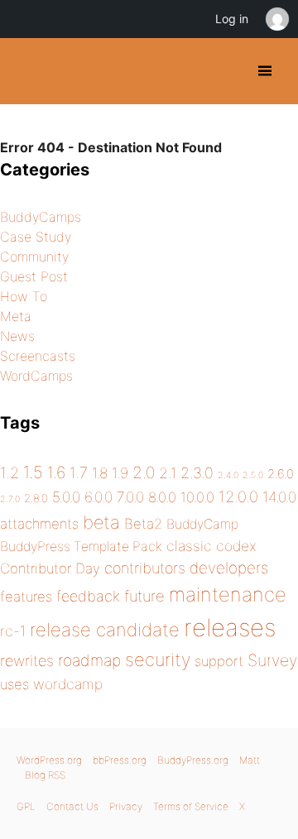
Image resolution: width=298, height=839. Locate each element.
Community (34, 256)
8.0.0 (162, 497)
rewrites (27, 660)
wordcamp (68, 684)
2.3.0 (197, 473)
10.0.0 (197, 497)
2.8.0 (36, 498)
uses (14, 684)
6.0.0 (98, 497)
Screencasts (37, 356)
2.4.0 (228, 475)
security (157, 659)
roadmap (89, 660)
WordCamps (36, 375)
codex (236, 545)
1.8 (100, 473)
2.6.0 (280, 474)
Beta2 (143, 523)
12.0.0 (238, 496)
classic (189, 545)
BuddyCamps (40, 217)
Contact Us (72, 806)
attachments (39, 523)
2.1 (167, 473)
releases (230, 627)
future (144, 596)
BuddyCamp (202, 524)
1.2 (9, 472)
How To (23, 296)
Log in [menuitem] (231, 19)
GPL (26, 806)
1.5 (33, 472)
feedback (88, 596)
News (17, 336)
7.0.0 (130, 497)
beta (101, 522)
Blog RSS (45, 775)
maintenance (227, 594)
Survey (272, 660)
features (26, 596)
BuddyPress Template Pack (81, 546)
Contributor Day (50, 568)
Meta (15, 316)
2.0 (143, 472)
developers (229, 568)
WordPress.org (49, 760)
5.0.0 (66, 497)
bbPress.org (120, 760)
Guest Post (34, 276)
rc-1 (13, 631)
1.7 (79, 472)
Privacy (125, 806)
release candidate (105, 629)
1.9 (120, 473)
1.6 (56, 472)
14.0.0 (279, 497)
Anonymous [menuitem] (276, 19)
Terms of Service (190, 806)
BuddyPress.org (27, 71)
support (219, 661)
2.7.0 (10, 499)
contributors (144, 568)
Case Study (35, 236)
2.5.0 (253, 475)
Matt (249, 760)
